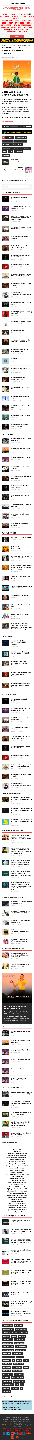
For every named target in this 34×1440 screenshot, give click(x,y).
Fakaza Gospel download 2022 (17, 1197)
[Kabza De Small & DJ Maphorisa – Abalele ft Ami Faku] (5, 560)
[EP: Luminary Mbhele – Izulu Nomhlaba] (5, 452)
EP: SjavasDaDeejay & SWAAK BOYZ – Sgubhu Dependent (21, 275)
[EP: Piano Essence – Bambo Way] (5, 499)
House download (17, 1201)
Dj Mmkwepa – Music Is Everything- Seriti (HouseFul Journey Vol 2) (20, 955)
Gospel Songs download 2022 (17, 1195)
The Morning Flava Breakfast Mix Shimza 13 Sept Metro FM (21, 1230)
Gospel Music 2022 (17, 1199)
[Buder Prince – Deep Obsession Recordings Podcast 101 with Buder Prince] (5, 1285)
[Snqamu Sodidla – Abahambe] (5, 1063)
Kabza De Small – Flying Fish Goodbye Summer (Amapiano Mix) (21, 1103)
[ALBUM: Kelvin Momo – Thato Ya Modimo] (5, 287)
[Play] (4, 126)
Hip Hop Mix (6, 1371)
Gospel (26, 1360)
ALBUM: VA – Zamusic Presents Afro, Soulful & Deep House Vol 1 (21, 821)
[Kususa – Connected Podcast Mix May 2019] (5, 1254)
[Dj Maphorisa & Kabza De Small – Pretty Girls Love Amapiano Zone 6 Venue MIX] (5, 569)
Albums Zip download (17, 1212)
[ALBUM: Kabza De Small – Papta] (5, 201)
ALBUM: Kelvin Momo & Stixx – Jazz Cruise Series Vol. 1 (21, 341)
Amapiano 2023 (21, 137)
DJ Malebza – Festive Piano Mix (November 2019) (21, 902)
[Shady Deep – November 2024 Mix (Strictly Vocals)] (5, 1116)
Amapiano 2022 (7, 1339)
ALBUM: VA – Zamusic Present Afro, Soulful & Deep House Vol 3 (21, 799)
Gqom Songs (17, 1367)
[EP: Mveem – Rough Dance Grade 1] (5, 518)
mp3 (4, 151)
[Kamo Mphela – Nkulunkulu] (5, 599)
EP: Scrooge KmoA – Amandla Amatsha (21, 505)
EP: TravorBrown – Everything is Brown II (21, 477)
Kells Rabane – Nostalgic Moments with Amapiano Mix (21, 1312)
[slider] (28, 126)
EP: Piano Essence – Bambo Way (20, 496)
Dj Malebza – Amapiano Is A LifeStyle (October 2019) (20, 912)
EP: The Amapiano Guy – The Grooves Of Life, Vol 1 (20, 207)
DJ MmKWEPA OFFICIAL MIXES (13, 949)
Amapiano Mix (7, 141)
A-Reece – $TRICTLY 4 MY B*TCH (19, 615)
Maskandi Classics (17, 1378)
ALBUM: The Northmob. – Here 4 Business (21, 439)
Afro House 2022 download (17, 1205)
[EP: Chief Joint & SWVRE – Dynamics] (5, 527)
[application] (17, 126)
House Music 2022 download (17, 1208)
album (14, 1336)
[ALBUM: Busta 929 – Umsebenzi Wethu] (5, 409)
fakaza (16, 148)
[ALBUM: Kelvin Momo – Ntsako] (5, 325)
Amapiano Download (17, 1160)
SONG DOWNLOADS (24, 46)
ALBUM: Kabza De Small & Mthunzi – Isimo (19, 425)
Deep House (6, 1353)
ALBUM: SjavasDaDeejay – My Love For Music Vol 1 (21, 369)
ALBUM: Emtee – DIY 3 (18, 330)
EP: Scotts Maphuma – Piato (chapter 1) (20, 237)
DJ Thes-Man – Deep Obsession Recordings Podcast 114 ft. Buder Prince (21, 1272)
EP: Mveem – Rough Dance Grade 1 (20, 515)
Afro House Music (21, 1333)
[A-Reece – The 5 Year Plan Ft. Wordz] (5, 608)
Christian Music (21, 1346)
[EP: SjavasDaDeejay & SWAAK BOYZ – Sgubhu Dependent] (5, 278)
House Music (26, 148)
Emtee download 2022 (17, 1178)
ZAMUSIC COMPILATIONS (11, 793)
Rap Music (6, 1388)
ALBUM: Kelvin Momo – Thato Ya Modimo (21, 284)
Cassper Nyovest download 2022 (17, 1166)
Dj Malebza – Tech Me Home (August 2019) (20, 921)
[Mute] (24, 126)
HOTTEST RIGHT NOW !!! (11, 193)
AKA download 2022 (17, 1168)
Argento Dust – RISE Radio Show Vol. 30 (20, 1293)
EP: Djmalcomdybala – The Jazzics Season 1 (20, 486)
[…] (26, 1020)
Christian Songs (8, 1350)
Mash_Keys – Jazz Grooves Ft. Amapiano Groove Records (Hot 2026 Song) (21, 217)
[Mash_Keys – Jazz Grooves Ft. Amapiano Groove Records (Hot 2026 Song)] (5, 220)
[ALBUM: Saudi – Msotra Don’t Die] (5, 391)
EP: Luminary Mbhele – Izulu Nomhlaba (20, 449)
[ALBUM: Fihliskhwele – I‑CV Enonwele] (5, 471)
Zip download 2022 (17, 1172)
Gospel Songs (18, 1364)
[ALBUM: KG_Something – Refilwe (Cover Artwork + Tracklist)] (5, 665)
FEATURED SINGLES (9, 533)
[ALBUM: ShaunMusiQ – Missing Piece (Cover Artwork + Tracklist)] (5, 676)
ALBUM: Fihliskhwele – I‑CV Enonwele (20, 467)
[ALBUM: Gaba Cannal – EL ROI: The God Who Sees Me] (5, 259)
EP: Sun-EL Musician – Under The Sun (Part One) (20, 246)
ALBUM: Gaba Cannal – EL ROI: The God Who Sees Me (21, 256)
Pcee (10, 151)
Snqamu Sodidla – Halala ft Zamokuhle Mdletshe (20, 1079)
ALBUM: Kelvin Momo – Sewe (20, 359)
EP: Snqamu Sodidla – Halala (20, 457)
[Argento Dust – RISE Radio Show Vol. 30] (5, 1296)
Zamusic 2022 (17, 1149)
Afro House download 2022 (17, 1193)
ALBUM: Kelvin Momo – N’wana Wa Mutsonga (21, 228)
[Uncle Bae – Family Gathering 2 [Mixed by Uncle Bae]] (5, 1305)
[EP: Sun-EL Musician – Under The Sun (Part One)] (5, 249)
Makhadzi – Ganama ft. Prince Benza (21, 577)
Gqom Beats (6, 1367)
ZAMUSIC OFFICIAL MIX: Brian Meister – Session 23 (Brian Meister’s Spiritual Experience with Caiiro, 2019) (21, 850)
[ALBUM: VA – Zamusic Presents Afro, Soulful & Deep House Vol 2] (5, 812)
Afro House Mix (8, 1333)
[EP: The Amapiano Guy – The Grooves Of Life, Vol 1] (5, 210)
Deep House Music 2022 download (17, 1210)
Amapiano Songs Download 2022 (17, 1157)
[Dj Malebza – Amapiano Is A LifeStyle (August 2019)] (5, 943)
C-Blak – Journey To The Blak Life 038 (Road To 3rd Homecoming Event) (20, 1123)
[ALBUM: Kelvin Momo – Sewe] (5, 362)
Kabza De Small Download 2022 (17, 1153)
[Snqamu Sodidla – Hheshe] (5, 1072)
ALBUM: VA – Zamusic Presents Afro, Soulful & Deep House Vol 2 (21, 810)
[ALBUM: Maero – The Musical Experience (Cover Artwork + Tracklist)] (5, 687)
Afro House (18, 1326)
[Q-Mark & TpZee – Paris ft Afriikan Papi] (5, 550)
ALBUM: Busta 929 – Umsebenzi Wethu (21, 406)
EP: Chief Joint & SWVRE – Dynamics (19, 524)
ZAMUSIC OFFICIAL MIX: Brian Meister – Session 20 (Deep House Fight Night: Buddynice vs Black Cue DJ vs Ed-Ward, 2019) (21, 886)
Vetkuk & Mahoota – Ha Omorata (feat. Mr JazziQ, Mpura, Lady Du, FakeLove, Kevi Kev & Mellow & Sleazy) (21, 626)
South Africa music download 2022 (17, 1174)
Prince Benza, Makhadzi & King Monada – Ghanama (21, 587)
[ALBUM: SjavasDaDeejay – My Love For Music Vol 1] (5, 372)
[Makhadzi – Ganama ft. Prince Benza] (5, 580)
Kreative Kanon (17, 1426)
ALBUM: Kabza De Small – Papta (19, 198)
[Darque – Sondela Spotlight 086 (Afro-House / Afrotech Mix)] (5, 1096)
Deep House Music (8, 1357)
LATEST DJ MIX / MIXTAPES (12, 1088)
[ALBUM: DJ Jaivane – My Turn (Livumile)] (5, 419)
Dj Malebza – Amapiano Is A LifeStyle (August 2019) (20, 940)
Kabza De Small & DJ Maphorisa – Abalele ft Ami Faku (21, 557)
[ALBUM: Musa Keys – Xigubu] (5, 268)
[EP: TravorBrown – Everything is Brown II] (5, 480)
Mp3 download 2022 (17, 1170)
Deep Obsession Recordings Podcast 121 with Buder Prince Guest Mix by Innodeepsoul (21, 1240)
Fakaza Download (17, 1185)
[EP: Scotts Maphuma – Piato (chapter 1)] (5, 240)
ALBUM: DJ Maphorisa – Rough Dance (21, 303)
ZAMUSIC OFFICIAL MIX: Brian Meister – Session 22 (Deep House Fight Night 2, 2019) (20, 862)
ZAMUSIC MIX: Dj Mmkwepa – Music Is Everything (20, 965)
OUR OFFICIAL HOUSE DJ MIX (12, 831)
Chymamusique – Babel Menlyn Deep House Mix (21, 1134)
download (6, 148)
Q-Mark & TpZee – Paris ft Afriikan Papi (20, 547)
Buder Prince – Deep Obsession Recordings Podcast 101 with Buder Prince (21, 1283)
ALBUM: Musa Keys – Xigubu (20, 265)
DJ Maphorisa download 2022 (17, 1189)
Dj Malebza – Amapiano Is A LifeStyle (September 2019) (20, 930)
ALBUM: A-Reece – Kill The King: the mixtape (20, 350)
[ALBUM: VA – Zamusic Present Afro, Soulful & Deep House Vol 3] (5, 801)
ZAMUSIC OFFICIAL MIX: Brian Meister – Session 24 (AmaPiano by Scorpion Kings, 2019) (21, 837)
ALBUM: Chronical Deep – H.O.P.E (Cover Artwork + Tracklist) (19, 642)
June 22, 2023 (7, 57)
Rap (22, 1384)
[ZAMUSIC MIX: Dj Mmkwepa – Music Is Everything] (5, 968)
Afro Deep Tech (7, 1326)
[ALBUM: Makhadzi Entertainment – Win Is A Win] (5, 297)
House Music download (17, 1203)
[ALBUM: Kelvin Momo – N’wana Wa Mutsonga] (5, 231)
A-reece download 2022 (17, 1162)
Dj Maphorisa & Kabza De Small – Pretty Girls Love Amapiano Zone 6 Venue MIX (21, 567)
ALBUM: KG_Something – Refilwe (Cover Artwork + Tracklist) (19, 663)
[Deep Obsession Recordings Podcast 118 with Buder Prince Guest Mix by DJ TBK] (5, 1263)
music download (17, 1176)
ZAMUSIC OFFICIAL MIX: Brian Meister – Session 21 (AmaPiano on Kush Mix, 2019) (21, 873)
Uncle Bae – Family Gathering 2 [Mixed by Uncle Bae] (21, 1302)
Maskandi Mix (7, 1381)
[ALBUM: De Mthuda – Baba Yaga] (5, 400)
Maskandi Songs (8, 1384)
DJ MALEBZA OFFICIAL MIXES (12, 897)
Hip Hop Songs (7, 1374)
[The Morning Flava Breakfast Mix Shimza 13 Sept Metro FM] (5, 1233)
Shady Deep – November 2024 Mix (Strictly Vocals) (21, 1113)
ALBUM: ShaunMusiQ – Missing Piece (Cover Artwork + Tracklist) (21, 674)
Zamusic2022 (17, 1151)
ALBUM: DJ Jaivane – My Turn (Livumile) (20, 416)
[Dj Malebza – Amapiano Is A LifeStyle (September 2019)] (5, 934)
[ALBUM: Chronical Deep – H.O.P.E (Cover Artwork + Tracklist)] (5, 645)
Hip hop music (17, 1371)
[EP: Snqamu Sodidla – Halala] (5, 461)
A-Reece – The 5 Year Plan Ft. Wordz (21, 605)
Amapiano (10, 137)
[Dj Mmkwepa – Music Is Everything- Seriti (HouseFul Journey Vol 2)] (5, 957)
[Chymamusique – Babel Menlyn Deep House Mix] (5, 1137)
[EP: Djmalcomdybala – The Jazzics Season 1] (5, 489)
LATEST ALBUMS (8, 434)
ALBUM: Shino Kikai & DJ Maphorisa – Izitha (19, 378)
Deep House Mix (17, 1353)
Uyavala (6, 155)
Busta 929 (6, 144)
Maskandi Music (19, 1381)
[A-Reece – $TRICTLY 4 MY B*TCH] (5, 618)
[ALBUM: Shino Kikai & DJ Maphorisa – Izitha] (5, 381)
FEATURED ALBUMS (9, 695)
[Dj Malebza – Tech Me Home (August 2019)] (5, 924)
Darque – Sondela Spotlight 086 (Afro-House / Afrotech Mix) (21, 1093)
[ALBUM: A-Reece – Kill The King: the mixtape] (5, 353)
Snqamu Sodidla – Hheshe (19, 1069)
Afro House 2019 (8, 1329)
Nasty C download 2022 (17, 1164)
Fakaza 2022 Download (17, 1187)
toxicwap (18, 151)
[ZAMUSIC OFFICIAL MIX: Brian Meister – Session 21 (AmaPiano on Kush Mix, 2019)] (5, 875)
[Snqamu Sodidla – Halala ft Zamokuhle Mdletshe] (5, 1082)
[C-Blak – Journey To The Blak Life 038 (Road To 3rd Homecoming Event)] (5, 1126)
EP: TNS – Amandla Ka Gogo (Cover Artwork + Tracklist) (20, 653)
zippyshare (6, 1391)
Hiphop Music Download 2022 (17, 1191)
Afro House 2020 (21, 1329)
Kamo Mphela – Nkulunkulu (20, 595)
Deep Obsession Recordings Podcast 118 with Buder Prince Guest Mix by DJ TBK (21, 1261)
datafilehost (17, 144)
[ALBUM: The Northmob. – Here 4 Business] (5, 442)
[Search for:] (17, 186)
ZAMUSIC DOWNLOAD (9, 46)
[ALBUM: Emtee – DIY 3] (5, 334)
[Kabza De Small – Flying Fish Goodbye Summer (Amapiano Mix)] (5, 1105)
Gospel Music (7, 1364)
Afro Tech (6, 1336)
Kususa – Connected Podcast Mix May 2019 (21, 1251)
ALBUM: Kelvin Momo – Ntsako (21, 321)
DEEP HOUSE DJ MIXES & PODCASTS (15, 1216)
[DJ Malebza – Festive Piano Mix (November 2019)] (5, 905)
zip (21, 1388)
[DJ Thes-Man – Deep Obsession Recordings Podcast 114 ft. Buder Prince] (5, 1274)
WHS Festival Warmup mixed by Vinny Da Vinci (20, 1221)
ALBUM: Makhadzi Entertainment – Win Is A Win (21, 293)
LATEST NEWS (7, 637)
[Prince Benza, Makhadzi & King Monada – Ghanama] (5, 590)
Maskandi (6, 1378)
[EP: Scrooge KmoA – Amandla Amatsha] (5, 508)
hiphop (26, 1367)
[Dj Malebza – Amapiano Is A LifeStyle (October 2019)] (5, 915)
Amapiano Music (20, 141)
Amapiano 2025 (7, 1343)
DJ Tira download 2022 (17, 1180)
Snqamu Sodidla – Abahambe (21, 1059)
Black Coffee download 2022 (17, 1182)
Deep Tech (20, 1357)
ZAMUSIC (16, 57)
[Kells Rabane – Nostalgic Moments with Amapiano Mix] (5, 1315)
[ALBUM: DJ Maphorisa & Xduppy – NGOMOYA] (5, 315)
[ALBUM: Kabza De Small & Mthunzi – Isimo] (5, 428)
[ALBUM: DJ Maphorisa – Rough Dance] (5, 306)
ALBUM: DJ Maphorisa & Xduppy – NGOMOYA (21, 312)
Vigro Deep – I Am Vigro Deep (21, 537)
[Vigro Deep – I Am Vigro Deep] (5, 541)
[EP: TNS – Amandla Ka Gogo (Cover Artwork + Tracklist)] (5, 656)
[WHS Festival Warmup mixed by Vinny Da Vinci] (5, 1224)
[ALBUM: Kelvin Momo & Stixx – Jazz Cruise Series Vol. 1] (5, 344)
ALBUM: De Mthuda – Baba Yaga (20, 397)
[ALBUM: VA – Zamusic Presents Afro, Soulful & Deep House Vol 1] (5, 823)
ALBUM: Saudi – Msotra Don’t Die (20, 388)
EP (13, 1360)
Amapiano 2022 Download (17, 1155)
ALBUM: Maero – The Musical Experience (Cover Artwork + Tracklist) (20, 685)
